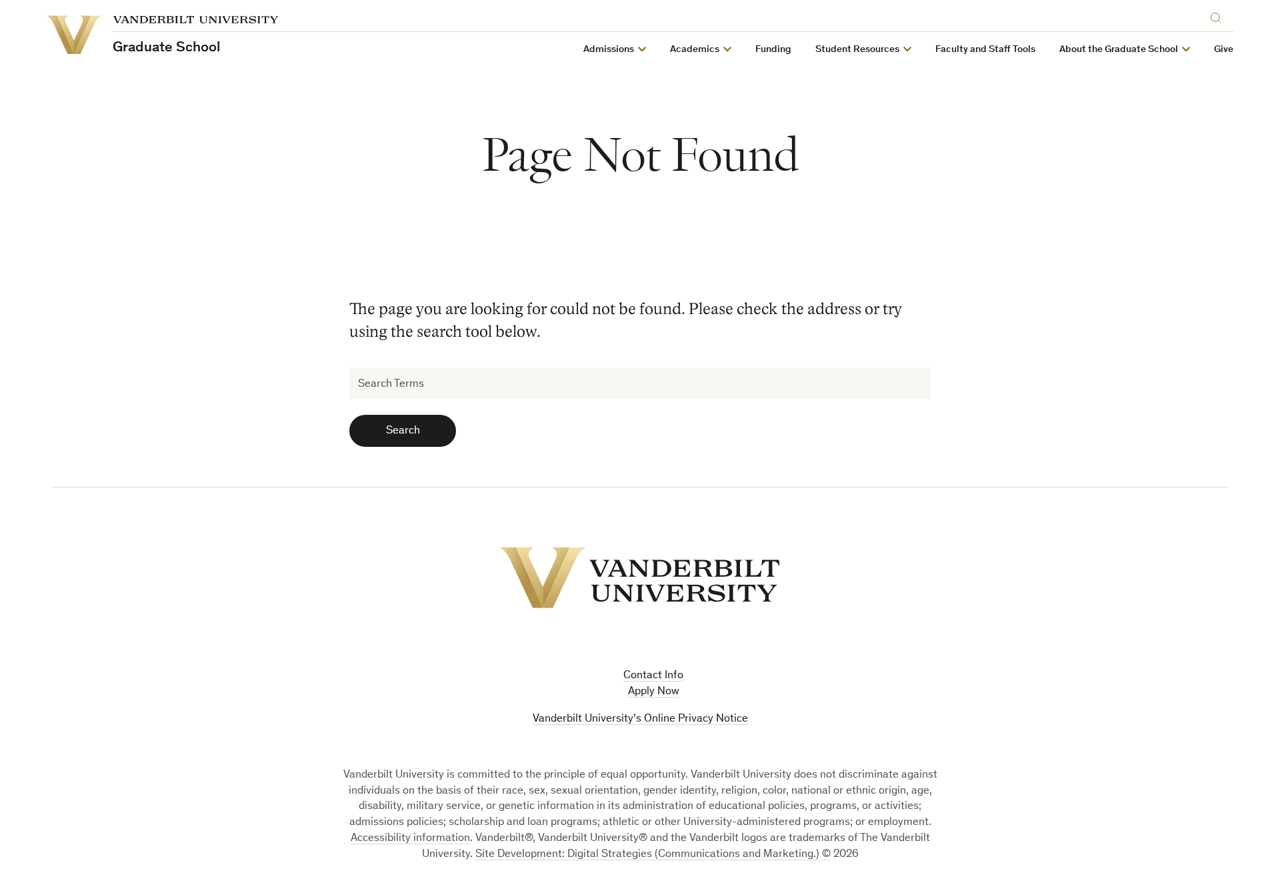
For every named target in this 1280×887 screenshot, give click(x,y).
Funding (773, 50)
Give (1223, 50)
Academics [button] (694, 50)
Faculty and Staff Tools (985, 50)
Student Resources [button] (857, 50)
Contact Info (653, 676)
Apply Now (653, 692)
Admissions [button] (608, 50)
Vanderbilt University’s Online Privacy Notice (640, 719)
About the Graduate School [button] (1118, 50)
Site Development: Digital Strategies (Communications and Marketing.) (647, 854)
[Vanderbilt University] (640, 577)
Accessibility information (410, 838)
